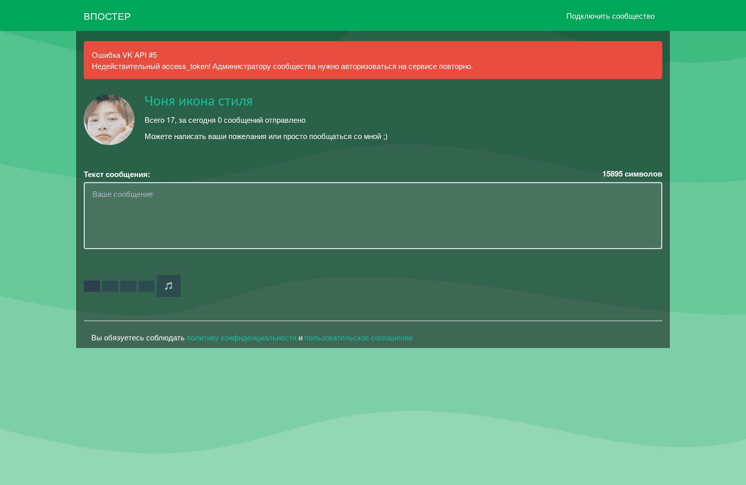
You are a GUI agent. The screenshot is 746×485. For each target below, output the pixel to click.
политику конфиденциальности (241, 337)
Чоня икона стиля (199, 101)
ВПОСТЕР (107, 15)
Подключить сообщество (610, 15)
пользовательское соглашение (358, 337)
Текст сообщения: (117, 174)
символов (632, 173)
